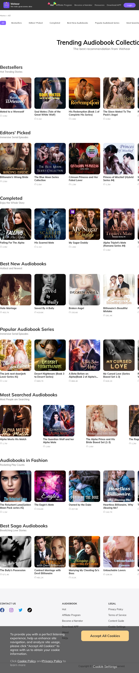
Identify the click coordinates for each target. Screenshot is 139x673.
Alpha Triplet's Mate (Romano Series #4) (114, 244)
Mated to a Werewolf (12, 111)
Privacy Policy (115, 609)
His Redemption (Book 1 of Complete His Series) (84, 113)
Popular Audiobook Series (107, 23)
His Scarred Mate (44, 242)
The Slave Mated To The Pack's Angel (117, 113)
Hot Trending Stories (11, 71)
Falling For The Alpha (12, 242)
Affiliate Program (64, 5)
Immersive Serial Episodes (14, 137)
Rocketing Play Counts (12, 464)
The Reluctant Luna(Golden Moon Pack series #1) (15, 506)
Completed (55, 23)
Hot (52, 5)
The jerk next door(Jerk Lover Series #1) (13, 375)
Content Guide (116, 620)
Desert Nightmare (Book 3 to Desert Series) (49, 375)
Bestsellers (16, 23)
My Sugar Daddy (78, 242)
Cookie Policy (26, 661)
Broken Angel (76, 308)
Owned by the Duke (80, 504)
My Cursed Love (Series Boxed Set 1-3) (116, 375)
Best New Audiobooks (77, 23)
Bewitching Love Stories (13, 530)
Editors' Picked (36, 23)
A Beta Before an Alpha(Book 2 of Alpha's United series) (82, 376)
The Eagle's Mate (44, 504)
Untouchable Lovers (114, 570)
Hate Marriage (8, 308)
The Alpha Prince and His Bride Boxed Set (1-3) (100, 441)
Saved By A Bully (44, 308)
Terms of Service (117, 615)
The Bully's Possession (12, 570)
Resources (99, 5)
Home (3, 15)
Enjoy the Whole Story (12, 202)
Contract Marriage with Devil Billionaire (47, 572)
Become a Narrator (83, 5)
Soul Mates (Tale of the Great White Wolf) (47, 113)
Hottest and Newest (11, 268)
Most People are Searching (14, 399)
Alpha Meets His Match (13, 439)
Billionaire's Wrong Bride (14, 177)
